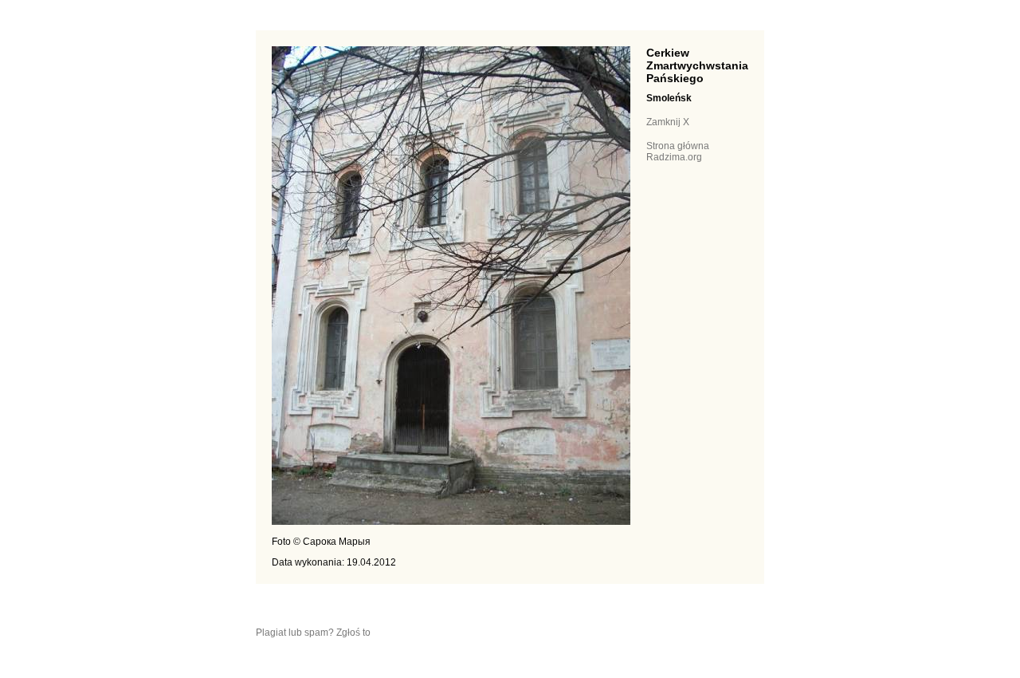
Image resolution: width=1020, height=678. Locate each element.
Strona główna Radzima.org (677, 151)
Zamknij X (667, 122)
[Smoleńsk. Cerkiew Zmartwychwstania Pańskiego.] (451, 521)
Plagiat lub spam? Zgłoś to (313, 632)
